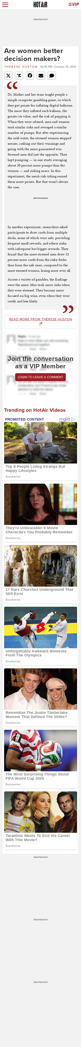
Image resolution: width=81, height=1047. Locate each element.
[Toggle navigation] (5, 4)
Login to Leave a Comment (40, 377)
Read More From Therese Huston (40, 319)
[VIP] (74, 4)
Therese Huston (21, 67)
